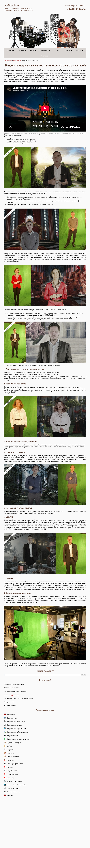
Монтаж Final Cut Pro (14, 781)
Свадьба (10, 767)
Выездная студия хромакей (14, 684)
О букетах (10, 750)
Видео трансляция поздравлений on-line (18, 698)
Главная (11, 50)
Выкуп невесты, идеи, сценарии (18, 739)
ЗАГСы (9, 746)
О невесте (10, 753)
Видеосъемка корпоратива (16, 728)
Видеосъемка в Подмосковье (17, 732)
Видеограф (11, 714)
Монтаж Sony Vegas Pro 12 (16, 785)
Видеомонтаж (12, 718)
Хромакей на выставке (12, 688)
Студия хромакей (10, 702)
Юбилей (10, 795)
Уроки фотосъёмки (13, 792)
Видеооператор (12, 736)
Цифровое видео (13, 788)
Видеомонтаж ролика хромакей (15, 691)
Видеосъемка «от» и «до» (16, 721)
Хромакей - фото (10, 705)
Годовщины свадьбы (14, 743)
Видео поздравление (11, 695)
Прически (10, 760)
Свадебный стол (13, 771)
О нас (57, 50)
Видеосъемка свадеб (14, 725)
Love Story (10, 778)
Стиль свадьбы (12, 774)
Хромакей (44, 50)
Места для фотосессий (15, 764)
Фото (32, 50)
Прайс (78, 50)
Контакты (45, 56)
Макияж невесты (13, 757)
